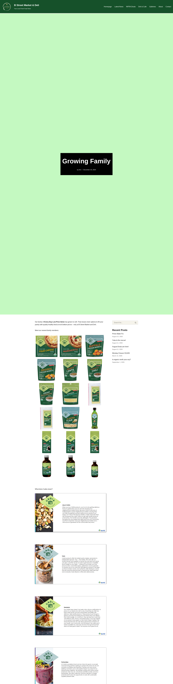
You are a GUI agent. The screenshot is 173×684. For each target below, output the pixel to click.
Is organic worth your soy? (121, 359)
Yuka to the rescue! (119, 340)
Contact (168, 6)
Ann (80, 170)
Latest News (119, 6)
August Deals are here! (120, 346)
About (161, 6)
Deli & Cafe (142, 6)
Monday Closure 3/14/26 (121, 353)
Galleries (152, 6)
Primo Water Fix (118, 334)
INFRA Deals (131, 6)
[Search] (135, 323)
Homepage (108, 6)
